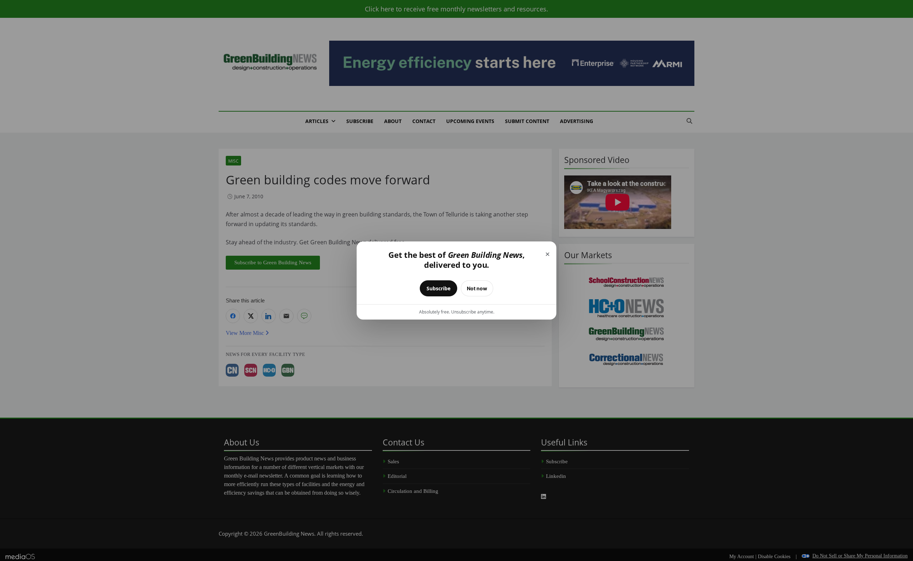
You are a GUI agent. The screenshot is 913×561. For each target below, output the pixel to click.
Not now (477, 288)
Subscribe (438, 288)
